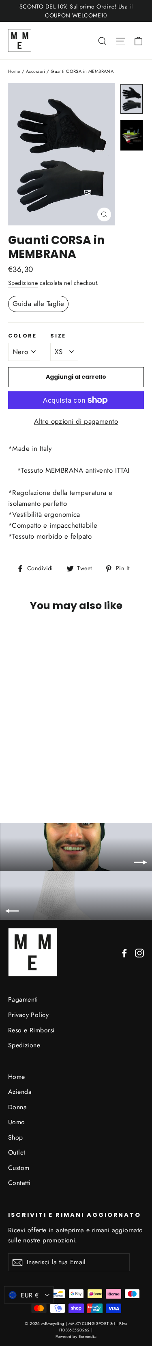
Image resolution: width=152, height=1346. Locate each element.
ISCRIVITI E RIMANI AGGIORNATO (74, 1215)
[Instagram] (139, 952)
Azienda (20, 1091)
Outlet (17, 1152)
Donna (17, 1107)
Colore (22, 336)
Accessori (35, 71)
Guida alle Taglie (38, 303)
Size (58, 336)
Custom (19, 1167)
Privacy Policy (28, 1014)
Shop (15, 1137)
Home (14, 71)
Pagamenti (23, 999)
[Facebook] (124, 952)
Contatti (19, 1182)
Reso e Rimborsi (31, 1030)
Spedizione (23, 283)
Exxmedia (87, 1336)
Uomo (16, 1122)
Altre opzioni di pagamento (76, 421)
